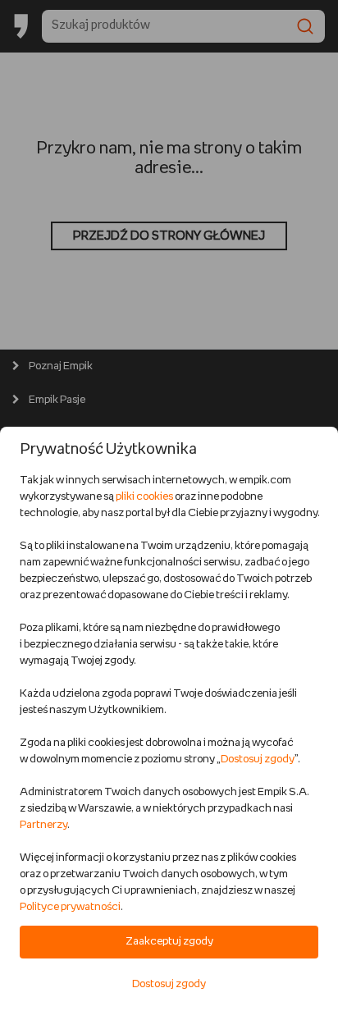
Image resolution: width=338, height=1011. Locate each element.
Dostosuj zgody (258, 759)
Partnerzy (43, 825)
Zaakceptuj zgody (169, 941)
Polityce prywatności (70, 907)
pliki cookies (144, 497)
